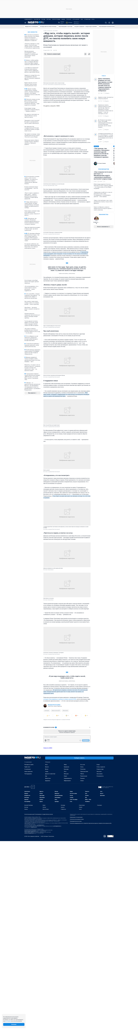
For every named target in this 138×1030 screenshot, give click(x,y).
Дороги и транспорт (50, 773)
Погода (43, 19)
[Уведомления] (109, 23)
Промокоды (87, 19)
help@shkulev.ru (34, 827)
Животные (48, 778)
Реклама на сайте (28, 764)
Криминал (66, 767)
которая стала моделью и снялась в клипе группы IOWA (59, 699)
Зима (65, 764)
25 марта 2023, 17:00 (47, 50)
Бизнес (47, 767)
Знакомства (37, 19)
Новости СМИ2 (47, 748)
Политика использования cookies (77, 819)
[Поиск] (106, 23)
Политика (82, 769)
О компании (27, 769)
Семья (82, 780)
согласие (8, 1021)
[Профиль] (112, 23)
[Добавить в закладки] (85, 54)
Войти (48, 740)
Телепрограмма (56, 19)
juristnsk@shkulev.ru (57, 826)
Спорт (98, 764)
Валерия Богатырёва (54, 704)
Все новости (32, 32)
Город (46, 771)
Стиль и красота (101, 767)
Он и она (82, 764)
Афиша (63, 19)
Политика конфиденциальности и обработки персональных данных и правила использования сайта (90, 823)
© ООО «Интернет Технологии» (47, 836)
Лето (65, 771)
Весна (46, 769)
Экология (99, 771)
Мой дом (66, 773)
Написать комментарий (53, 54)
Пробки (69, 22)
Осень (81, 767)
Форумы (49, 19)
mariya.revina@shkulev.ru (29, 833)
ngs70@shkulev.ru (40, 825)
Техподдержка (28, 773)
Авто (46, 764)
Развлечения (83, 776)
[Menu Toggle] (25, 23)
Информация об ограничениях (76, 817)
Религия (82, 778)
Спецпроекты (100, 776)
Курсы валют (76, 19)
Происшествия (84, 771)
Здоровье (47, 780)
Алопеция (47, 710)
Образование (67, 780)
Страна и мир (100, 769)
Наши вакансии (28, 771)
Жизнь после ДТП (56, 710)
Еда (46, 776)
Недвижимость (28, 19)
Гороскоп (68, 19)
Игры (93, 19)
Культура (66, 769)
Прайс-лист (27, 767)
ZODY (82, 19)
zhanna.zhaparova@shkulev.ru (30, 831)
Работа (82, 773)
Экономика (99, 773)
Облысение (65, 710)
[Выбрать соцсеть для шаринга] (89, 54)
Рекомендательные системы (76, 821)
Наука (65, 776)
